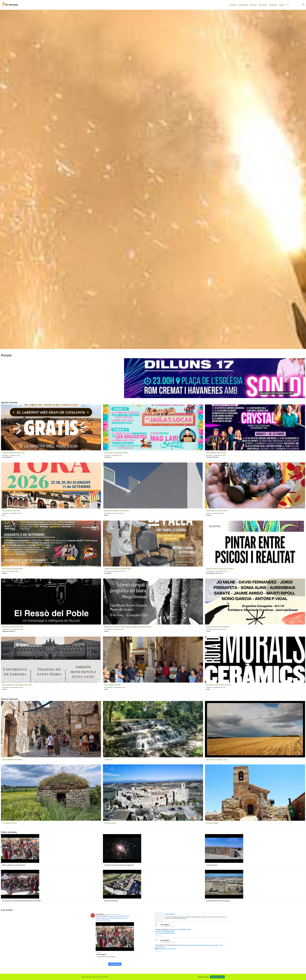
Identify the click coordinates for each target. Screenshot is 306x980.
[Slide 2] (151, 396)
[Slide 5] (160, 396)
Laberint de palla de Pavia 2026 (13, 453)
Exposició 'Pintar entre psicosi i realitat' (220, 569)
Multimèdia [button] (273, 5)
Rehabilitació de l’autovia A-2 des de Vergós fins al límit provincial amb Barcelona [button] (153, 393)
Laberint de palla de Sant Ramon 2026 (117, 569)
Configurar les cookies (203, 977)
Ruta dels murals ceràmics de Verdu (218, 685)
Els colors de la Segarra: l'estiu (217, 760)
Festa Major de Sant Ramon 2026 (115, 453)
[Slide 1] (149, 396)
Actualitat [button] (232, 5)
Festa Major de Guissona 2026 (216, 511)
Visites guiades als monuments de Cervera (17, 685)
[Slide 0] (146, 396)
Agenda (281, 5)
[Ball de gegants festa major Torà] (51, 848)
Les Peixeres (108, 760)
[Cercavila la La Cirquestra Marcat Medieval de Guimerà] (51, 884)
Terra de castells (110, 823)
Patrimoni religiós (212, 823)
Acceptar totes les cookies (217, 977)
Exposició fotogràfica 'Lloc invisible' (116, 511)
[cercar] (303, 4)
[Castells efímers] (255, 848)
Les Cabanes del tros (9, 823)
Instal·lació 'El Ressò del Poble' (13, 627)
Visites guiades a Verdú (112, 685)
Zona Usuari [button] (263, 5)
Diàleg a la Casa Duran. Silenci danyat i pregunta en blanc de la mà (127, 627)
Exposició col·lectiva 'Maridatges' (217, 627)
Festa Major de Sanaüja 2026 (12, 569)
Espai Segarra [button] (243, 5)
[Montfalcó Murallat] (153, 884)
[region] (153, 977)
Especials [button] (253, 5)
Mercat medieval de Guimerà (12, 760)
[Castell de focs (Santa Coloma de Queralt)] (153, 848)
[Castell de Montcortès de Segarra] (255, 884)
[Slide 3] (154, 396)
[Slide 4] (157, 396)
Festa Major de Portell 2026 (216, 453)
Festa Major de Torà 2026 (11, 511)
